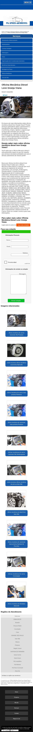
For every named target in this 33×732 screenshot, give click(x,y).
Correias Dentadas (6, 48)
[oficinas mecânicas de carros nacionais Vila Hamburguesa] (16, 439)
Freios (3, 57)
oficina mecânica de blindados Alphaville (16, 605)
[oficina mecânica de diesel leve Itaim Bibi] (16, 499)
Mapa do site (16, 718)
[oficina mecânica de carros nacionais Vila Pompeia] (16, 320)
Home (16, 692)
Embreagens (5, 52)
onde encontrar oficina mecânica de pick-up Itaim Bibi (16, 483)
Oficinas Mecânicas (7, 73)
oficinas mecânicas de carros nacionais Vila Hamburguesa (16, 453)
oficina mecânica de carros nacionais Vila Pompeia (16, 334)
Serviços (16, 36)
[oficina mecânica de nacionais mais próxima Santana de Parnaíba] (16, 529)
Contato (16, 713)
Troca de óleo (5, 77)
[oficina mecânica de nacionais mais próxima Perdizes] (16, 409)
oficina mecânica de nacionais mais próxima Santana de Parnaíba (16, 544)
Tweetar (5, 95)
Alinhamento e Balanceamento (9, 40)
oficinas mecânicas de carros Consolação (16, 575)
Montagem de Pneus (7, 69)
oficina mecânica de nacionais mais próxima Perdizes (16, 423)
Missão (16, 702)
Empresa (16, 697)
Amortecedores (6, 44)
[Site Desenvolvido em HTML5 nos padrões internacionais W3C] (14, 730)
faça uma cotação (23, 225)
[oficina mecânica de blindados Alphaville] (16, 591)
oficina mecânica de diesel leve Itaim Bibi (17, 513)
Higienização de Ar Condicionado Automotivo (13, 61)
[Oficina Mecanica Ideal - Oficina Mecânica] (16, 19)
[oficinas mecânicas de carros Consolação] (16, 561)
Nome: (8, 240)
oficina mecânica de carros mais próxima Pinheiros (16, 393)
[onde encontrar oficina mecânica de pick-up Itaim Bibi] (16, 469)
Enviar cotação (16, 300)
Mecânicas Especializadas (8, 65)
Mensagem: (22, 274)
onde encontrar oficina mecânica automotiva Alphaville (16, 363)
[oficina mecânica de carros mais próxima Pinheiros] (16, 379)
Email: (9, 246)
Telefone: (25, 253)
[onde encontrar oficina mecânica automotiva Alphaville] (16, 350)
